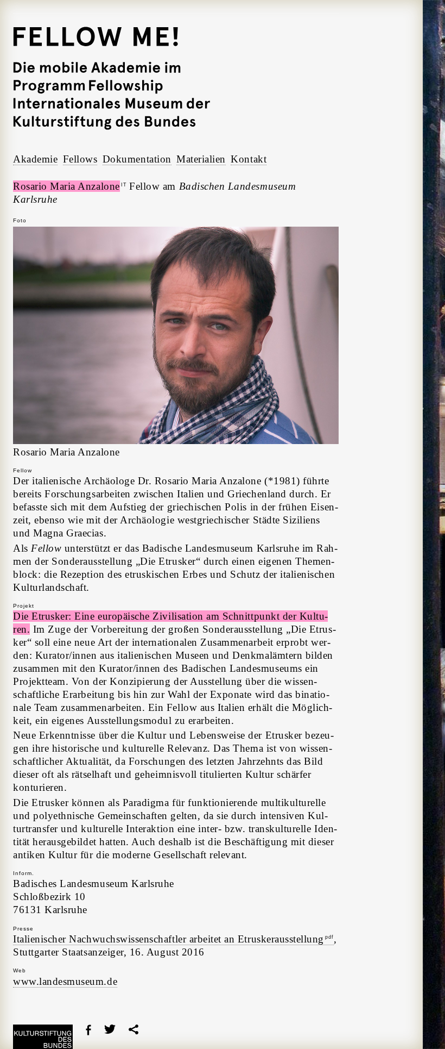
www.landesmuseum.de (65, 981)
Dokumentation (137, 159)
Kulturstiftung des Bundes (43, 1037)
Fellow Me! (112, 78)
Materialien (201, 159)
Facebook (88, 1030)
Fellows (80, 159)
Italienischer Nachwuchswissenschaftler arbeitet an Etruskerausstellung (173, 939)
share (133, 1029)
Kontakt (248, 159)
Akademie (35, 159)
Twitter (110, 1029)
